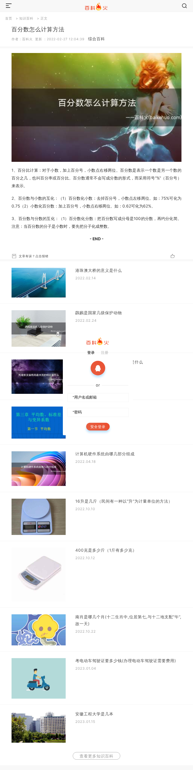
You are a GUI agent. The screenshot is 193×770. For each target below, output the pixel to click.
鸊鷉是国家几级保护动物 (98, 312)
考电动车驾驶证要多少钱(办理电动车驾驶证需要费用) (125, 660)
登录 (91, 352)
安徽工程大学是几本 (94, 714)
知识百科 (26, 18)
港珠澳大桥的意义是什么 (98, 270)
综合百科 (96, 39)
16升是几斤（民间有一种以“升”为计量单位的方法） (124, 501)
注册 (105, 352)
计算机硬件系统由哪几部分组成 (105, 454)
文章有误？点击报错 (33, 256)
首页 (8, 18)
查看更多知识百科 (96, 756)
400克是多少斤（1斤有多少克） (106, 550)
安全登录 (97, 427)
